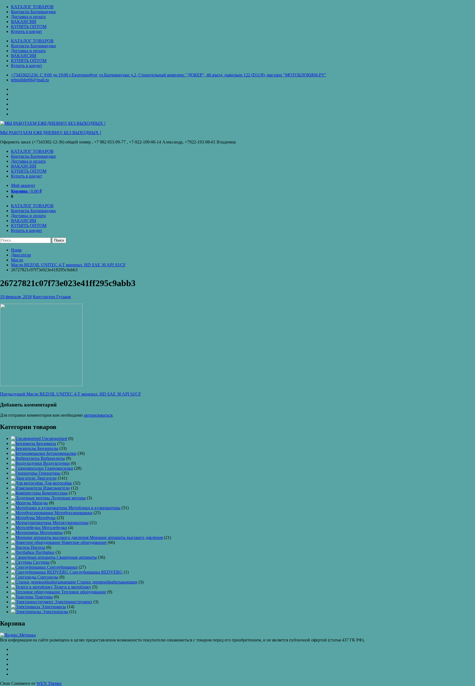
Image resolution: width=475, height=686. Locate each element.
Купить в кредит (26, 31)
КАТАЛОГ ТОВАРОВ (32, 6)
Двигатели (21, 255)
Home (16, 250)
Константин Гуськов (52, 296)
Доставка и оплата (28, 16)
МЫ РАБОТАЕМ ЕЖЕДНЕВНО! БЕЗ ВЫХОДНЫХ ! (50, 132)
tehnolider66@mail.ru (30, 80)
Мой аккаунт (23, 185)
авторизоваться (98, 415)
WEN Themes (49, 683)
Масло (17, 260)
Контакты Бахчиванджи (33, 11)
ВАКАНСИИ (23, 21)
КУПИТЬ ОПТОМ (28, 26)
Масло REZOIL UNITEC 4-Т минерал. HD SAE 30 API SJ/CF (68, 264)
